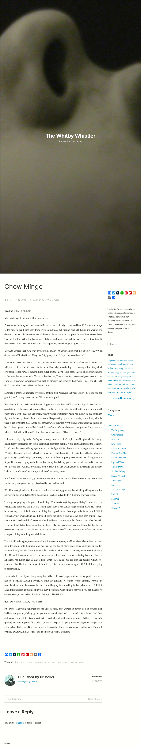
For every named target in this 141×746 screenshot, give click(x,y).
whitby (128, 398)
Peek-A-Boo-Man (119, 453)
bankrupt (130, 360)
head (134, 373)
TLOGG (115, 503)
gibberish (130, 373)
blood (131, 364)
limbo (110, 380)
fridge (110, 372)
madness (128, 380)
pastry (66, 662)
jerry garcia (121, 377)
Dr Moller (11, 300)
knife (129, 377)
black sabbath (124, 364)
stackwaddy (111, 399)
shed (113, 392)
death (126, 368)
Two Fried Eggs (118, 489)
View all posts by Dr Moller (28, 681)
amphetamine (113, 360)
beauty (30, 662)
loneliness (117, 380)
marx (133, 380)
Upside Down (117, 466)
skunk (124, 392)
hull (115, 376)
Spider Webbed (118, 475)
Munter (114, 485)
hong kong (110, 377)
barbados (20, 662)
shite (118, 392)
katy (126, 377)
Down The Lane (118, 457)
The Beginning (13, 699)
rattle (122, 388)
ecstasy (39, 662)
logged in (20, 722)
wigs (81, 662)
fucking (115, 373)
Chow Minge (117, 434)
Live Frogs (116, 443)
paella (128, 384)
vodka (74, 662)
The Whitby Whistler (70, 135)
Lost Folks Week (118, 448)
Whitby (24, 300)
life (133, 377)
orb (124, 384)
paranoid (57, 662)
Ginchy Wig (116, 507)
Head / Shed (94, 699)
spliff (129, 392)
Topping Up (116, 480)
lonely (124, 380)
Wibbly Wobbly (118, 471)
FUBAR (115, 498)
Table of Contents (115, 425)
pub (118, 388)
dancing (119, 368)
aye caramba (123, 360)
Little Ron (115, 494)
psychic (114, 388)
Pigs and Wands (118, 462)
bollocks (112, 368)
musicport (117, 384)
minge (47, 662)
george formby (122, 373)
